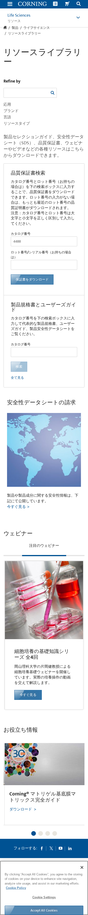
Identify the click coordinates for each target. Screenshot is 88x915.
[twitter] (51, 848)
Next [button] (75, 778)
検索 (19, 366)
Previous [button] (13, 778)
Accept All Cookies (44, 910)
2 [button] (40, 833)
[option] (44, 625)
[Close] (82, 867)
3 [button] (47, 833)
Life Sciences (19, 15)
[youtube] (60, 848)
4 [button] (54, 833)
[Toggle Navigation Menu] (10, 4)
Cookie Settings (44, 897)
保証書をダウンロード (32, 279)
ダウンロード (20, 809)
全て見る (17, 377)
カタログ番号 (21, 234)
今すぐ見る (16, 506)
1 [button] (33, 833)
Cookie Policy (16, 888)
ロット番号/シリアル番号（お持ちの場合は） (41, 254)
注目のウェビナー (44, 545)
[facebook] (41, 848)
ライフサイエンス (36, 28)
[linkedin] (69, 848)
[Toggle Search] (79, 4)
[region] (44, 888)
